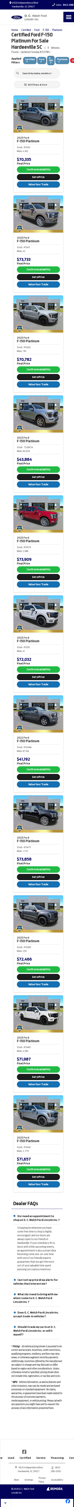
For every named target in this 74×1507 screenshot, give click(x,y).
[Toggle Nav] (68, 17)
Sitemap (28, 1479)
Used (11, 1457)
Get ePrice (38, 177)
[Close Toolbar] (6, 1503)
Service (41, 1457)
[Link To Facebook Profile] (24, 1451)
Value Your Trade (38, 184)
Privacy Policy (42, 1479)
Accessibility (57, 1479)
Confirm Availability (38, 169)
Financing (57, 1457)
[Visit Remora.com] (54, 1489)
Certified (25, 1457)
